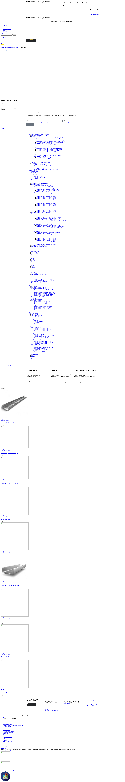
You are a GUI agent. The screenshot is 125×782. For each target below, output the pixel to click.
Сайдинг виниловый (33, 313)
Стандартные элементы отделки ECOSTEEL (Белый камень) (49, 216)
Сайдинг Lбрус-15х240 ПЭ (40, 331)
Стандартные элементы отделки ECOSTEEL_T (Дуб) (48, 225)
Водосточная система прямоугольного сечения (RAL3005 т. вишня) (51, 138)
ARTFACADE (34, 354)
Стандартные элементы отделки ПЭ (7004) (46, 209)
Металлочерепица (33, 273)
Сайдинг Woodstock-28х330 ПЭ (41, 343)
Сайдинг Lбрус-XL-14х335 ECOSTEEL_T (43, 336)
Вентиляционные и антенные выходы (39, 135)
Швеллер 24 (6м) (5, 692)
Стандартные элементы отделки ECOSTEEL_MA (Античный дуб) (51, 220)
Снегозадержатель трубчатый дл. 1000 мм (43, 165)
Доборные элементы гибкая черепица (39, 183)
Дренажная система (33, 247)
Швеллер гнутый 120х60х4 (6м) (9, 453)
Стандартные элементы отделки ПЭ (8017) (46, 211)
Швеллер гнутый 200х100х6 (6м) (10, 585)
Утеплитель (33, 179)
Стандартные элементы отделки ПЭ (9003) (46, 244)
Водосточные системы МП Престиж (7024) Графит (47, 150)
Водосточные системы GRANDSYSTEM (43, 143)
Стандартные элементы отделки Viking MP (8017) (47, 190)
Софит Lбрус (34, 350)
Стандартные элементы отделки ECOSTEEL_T (44, 224)
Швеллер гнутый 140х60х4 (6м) (9, 483)
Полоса (33, 264)
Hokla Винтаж (37, 320)
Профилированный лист (34, 285)
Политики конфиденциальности (75, 122)
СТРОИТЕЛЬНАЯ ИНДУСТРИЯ (38, 2)
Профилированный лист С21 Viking (42, 301)
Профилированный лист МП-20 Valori (42, 291)
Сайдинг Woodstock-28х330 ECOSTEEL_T (43, 342)
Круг (32, 261)
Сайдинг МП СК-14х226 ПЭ (40, 349)
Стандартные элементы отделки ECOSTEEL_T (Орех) (48, 230)
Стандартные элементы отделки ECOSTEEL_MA (45, 219)
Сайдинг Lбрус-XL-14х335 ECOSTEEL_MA (44, 335)
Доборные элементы (33, 182)
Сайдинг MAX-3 (35, 317)
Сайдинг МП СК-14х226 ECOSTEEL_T (43, 348)
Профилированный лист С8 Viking (41, 308)
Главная (2, 47)
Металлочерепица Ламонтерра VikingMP (43, 279)
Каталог (2, 44)
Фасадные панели (33, 353)
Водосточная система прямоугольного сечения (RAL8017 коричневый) (52, 140)
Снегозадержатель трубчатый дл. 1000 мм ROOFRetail (46, 166)
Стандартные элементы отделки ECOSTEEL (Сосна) (48, 218)
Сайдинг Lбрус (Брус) (36, 327)
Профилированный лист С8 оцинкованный (43, 309)
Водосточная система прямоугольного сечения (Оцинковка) (49, 142)
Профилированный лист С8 (37, 305)
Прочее (33, 265)
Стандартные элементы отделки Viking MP (43, 186)
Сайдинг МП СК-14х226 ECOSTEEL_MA (43, 347)
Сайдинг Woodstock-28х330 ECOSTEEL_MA (44, 341)
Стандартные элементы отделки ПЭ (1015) (46, 234)
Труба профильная (35, 269)
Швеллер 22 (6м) (5, 657)
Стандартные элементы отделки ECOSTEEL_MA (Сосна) (49, 223)
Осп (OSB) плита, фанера (37, 172)
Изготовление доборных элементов (39, 246)
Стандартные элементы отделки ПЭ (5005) (46, 202)
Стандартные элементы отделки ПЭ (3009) (46, 198)
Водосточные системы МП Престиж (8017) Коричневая (48, 151)
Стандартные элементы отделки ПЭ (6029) (46, 207)
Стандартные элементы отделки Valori (42, 185)
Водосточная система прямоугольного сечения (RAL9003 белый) (50, 141)
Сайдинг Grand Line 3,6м (36, 315)
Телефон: (65, 118)
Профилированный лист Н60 (37, 296)
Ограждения (34, 252)
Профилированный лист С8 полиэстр (42, 310)
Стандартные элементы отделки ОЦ (42, 191)
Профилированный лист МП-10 (38, 287)
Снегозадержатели (35, 163)
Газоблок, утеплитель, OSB (35, 170)
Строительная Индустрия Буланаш (11, 715)
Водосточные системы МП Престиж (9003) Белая (47, 152)
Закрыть (2, 128)
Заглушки (33, 259)
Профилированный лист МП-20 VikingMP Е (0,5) (45, 293)
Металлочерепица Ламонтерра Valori (42, 278)
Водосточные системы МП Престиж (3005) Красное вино (49, 148)
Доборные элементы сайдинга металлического (41, 213)
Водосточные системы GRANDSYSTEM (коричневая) (48, 145)
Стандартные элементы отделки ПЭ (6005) (46, 205)
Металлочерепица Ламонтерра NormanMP (43, 276)
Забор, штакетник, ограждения (35, 248)
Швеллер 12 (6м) (5, 519)
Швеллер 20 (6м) (5, 621)
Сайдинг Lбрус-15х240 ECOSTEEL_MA (43, 329)
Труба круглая (34, 268)
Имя (27, 118)
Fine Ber (33, 356)
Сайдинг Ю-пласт (35, 319)
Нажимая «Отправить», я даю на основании (55, 122)
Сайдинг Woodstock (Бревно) (37, 339)
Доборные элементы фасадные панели (39, 245)
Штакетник (33, 254)
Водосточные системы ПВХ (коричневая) (45, 158)
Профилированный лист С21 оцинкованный (44, 302)
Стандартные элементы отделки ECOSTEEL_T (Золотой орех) (50, 227)
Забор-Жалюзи (34, 250)
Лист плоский (34, 286)
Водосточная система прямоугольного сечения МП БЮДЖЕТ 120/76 (49, 137)
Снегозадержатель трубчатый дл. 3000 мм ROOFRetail (46, 169)
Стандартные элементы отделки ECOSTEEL (44, 214)
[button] (3, 419)
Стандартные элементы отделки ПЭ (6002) (46, 204)
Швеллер (17, 47)
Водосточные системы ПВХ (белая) (44, 157)
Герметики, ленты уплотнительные (39, 159)
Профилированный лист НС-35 (38, 298)
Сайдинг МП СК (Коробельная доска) (39, 344)
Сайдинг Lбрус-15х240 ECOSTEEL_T (42, 330)
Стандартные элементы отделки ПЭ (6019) (46, 206)
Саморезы (33, 175)
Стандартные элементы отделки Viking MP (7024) (47, 189)
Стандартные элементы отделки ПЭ (42, 192)
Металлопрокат (11, 47)
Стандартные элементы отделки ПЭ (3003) (46, 196)
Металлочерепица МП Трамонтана (39, 284)
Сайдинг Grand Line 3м (36, 316)
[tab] (63, 365)
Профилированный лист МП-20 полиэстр (43, 295)
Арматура (33, 257)
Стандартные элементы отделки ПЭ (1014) (46, 193)
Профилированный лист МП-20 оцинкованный (44, 294)
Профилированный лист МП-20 (38, 288)
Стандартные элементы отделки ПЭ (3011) (45, 199)
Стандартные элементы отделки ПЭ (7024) (46, 210)
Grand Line (33, 357)
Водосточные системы (36, 136)
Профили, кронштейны (36, 174)
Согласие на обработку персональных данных (51, 122)
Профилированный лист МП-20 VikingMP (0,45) (44, 292)
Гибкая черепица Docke (34, 181)
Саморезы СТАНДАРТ (39, 178)
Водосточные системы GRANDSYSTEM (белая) (47, 144)
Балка (32, 258)
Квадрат (33, 260)
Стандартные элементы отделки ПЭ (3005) (46, 197)
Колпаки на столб (35, 251)
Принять (12, 750)
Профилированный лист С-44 (38, 299)
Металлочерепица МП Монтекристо (39, 281)
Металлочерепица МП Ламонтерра (39, 274)
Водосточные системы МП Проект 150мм (43, 154)
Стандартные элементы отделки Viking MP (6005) (47, 188)
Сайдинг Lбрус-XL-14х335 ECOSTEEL (42, 334)
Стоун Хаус (36, 323)
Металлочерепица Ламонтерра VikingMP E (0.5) (44, 280)
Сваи (32, 266)
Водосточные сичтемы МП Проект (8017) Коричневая (48, 155)
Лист (32, 262)
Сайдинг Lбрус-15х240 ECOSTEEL (42, 328)
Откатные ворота (35, 253)
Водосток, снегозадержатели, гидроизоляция (39, 134)
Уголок (32, 271)
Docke (32, 355)
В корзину (3, 109)
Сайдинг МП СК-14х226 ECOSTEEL (42, 346)
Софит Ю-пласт (37, 322)
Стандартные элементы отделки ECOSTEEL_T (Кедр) (48, 229)
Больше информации (5, 750)
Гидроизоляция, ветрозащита (37, 161)
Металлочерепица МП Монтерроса (39, 282)
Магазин (6, 47)
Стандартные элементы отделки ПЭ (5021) (46, 203)
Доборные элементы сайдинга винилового (40, 212)
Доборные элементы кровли (37, 184)
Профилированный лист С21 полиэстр (42, 303)
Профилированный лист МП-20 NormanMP (43, 289)
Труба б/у (33, 267)
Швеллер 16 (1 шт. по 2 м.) (8, 422)
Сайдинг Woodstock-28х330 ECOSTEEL (43, 340)
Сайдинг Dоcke (34, 314)
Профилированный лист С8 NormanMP (42, 307)
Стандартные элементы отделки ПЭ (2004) (46, 195)
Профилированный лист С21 (37, 300)
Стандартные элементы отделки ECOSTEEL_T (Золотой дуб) (50, 226)
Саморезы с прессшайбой (39, 177)
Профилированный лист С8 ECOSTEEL (43, 306)
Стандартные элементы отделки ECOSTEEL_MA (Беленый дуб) (50, 221)
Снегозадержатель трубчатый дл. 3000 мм (43, 168)
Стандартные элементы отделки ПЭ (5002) (46, 200)
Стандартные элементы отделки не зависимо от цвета (48, 232)
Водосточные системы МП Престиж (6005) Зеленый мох (49, 149)
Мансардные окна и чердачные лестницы (40, 162)
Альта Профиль (34, 360)
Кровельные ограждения (39, 164)
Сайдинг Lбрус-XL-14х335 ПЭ (41, 337)
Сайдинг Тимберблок (38, 321)
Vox (32, 358)
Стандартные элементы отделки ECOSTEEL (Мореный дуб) (49, 217)
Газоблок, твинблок (35, 171)
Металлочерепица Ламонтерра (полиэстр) (43, 275)
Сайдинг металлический (34, 326)
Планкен (38, 324)
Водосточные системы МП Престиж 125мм (43, 147)
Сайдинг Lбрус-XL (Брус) (37, 333)
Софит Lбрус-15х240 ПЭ (39, 351)
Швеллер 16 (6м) (5, 555)
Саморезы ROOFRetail (39, 176)
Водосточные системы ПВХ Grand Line (42, 156)
